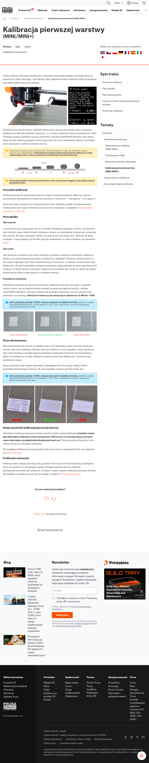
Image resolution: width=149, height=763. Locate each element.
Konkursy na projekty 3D (50, 695)
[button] (102, 52)
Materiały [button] (42, 10)
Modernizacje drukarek (15, 686)
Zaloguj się (38, 514)
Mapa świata (71, 682)
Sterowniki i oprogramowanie (117, 695)
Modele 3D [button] (116, 10)
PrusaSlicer (114, 682)
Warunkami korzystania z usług (68, 626)
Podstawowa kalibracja (33, 18)
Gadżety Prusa (10, 696)
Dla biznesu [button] (79, 10)
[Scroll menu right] (146, 10)
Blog (132, 686)
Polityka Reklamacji (103, 739)
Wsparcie (15, 18)
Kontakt (134, 699)
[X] (137, 737)
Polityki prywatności (82, 623)
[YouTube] (143, 737)
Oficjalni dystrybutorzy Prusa (137, 692)
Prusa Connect (115, 689)
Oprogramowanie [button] (98, 10)
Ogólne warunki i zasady (55, 731)
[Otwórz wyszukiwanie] (109, 2)
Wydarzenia (71, 696)
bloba (5, 242)
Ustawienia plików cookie (71, 743)
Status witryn (50, 743)
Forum (68, 686)
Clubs (47, 689)
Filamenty (8, 689)
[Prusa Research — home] (7, 10)
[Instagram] (131, 737)
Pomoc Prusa (93, 682)
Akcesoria (8, 693)
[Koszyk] (144, 2)
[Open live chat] (141, 755)
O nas (133, 682)
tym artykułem (15, 452)
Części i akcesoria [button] (61, 10)
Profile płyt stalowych (70, 474)
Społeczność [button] (133, 10)
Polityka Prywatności (53, 739)
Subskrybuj (62, 615)
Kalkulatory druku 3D (92, 694)
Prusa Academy (91, 688)
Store (46, 686)
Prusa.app (113, 686)
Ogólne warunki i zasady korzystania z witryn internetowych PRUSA (75, 735)
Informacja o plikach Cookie (78, 739)
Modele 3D (49, 682)
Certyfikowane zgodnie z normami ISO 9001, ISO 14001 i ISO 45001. (137, 711)
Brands (47, 699)
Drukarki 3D (9, 682)
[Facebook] (125, 737)
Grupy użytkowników (72, 691)
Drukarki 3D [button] (26, 10)
